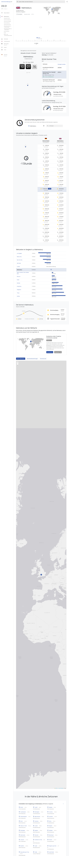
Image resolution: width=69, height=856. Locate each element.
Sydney (18, 296)
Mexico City (19, 256)
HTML (28, 72)
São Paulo (19, 263)
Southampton (22, 812)
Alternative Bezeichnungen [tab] (32, 358)
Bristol (21, 807)
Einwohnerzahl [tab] (43, 358)
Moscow (18, 276)
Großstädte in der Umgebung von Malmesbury (36, 803)
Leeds (35, 845)
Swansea (35, 821)
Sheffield (49, 830)
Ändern (5, 8)
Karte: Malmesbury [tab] (20, 358)
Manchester (22, 835)
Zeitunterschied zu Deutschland (7, 26)
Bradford (21, 845)
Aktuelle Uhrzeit (7, 18)
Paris (25, 272)
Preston (49, 839)
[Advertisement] (41, 26)
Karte (5, 32)
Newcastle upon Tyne (24, 852)
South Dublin (50, 852)
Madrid (27, 272)
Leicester (50, 816)
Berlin (18, 272)
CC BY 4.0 (49, 340)
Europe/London (62, 64)
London (18, 266)
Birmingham (36, 812)
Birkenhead (50, 835)
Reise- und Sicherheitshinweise (8, 35)
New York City (19, 260)
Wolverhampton (23, 816)
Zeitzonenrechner (7, 24)
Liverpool (21, 839)
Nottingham (22, 830)
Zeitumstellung (7, 22)
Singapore (19, 289)
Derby (49, 821)
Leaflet (56, 788)
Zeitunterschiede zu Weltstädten (8, 29)
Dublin (35, 852)
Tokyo (18, 292)
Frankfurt (21, 272)
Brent (21, 821)
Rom (18, 273)
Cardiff (35, 807)
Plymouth (35, 835)
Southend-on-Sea (37, 839)
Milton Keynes (36, 816)
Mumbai (18, 283)
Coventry (50, 812)
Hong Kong (19, 286)
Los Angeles (19, 253)
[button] (7, 41)
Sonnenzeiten (6, 31)
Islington (49, 825)
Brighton (35, 830)
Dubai (18, 279)
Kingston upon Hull (51, 845)
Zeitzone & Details (7, 21)
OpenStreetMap (61, 788)
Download (49, 352)
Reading (49, 807)
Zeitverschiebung (7, 19)
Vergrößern (58, 352)
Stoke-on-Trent (23, 825)
